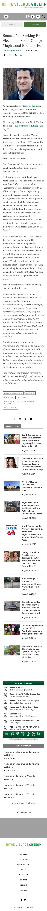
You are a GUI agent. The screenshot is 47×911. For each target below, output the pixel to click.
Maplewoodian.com (31, 105)
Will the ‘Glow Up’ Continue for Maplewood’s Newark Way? (32, 486)
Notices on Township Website (19, 776)
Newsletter (23, 875)
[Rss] (38, 17)
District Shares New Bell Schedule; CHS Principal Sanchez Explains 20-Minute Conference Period (31, 607)
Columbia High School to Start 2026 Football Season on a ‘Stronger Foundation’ (32, 629)
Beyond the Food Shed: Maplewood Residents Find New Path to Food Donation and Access (32, 508)
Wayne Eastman (10, 408)
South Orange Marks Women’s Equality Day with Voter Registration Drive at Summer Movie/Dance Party (32, 533)
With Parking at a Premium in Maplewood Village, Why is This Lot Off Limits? (31, 584)
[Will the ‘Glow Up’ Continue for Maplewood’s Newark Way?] (12, 486)
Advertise (23, 859)
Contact (23, 880)
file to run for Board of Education (25, 125)
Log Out (23, 890)
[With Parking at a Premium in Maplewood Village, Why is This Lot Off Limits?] (12, 582)
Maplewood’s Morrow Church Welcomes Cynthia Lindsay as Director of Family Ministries (32, 652)
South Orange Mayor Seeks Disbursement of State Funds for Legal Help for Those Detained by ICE (32, 440)
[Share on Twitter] (10, 55)
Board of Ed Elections (13, 393)
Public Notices (23, 865)
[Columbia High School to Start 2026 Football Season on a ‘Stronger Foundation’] (12, 629)
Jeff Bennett (9, 397)
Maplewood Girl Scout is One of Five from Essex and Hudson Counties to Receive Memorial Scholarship (32, 464)
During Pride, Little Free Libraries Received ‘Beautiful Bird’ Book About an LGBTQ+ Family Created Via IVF (31, 559)
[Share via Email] (21, 55)
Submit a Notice (28, 803)
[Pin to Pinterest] (15, 55)
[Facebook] (33, 17)
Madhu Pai (22, 397)
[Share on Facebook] (4, 55)
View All (15, 803)
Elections (30, 393)
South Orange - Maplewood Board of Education (19, 402)
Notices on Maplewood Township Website (21, 753)
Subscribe (23, 854)
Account (23, 885)
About (23, 870)
